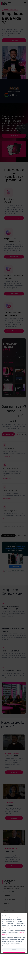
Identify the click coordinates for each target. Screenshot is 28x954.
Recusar (14, 949)
